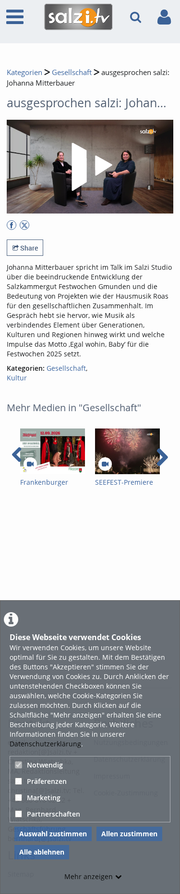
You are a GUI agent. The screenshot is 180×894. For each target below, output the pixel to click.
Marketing (43, 797)
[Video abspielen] (90, 167)
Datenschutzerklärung (45, 743)
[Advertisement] (90, 592)
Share (28, 247)
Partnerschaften (53, 813)
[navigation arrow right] (162, 457)
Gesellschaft (72, 72)
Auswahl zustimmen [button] (53, 833)
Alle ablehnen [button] (41, 851)
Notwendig (45, 764)
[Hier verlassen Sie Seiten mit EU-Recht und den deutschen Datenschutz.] (11, 225)
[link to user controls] (164, 17)
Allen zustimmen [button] (129, 833)
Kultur (17, 377)
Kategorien (24, 72)
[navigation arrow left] (17, 455)
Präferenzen (47, 781)
